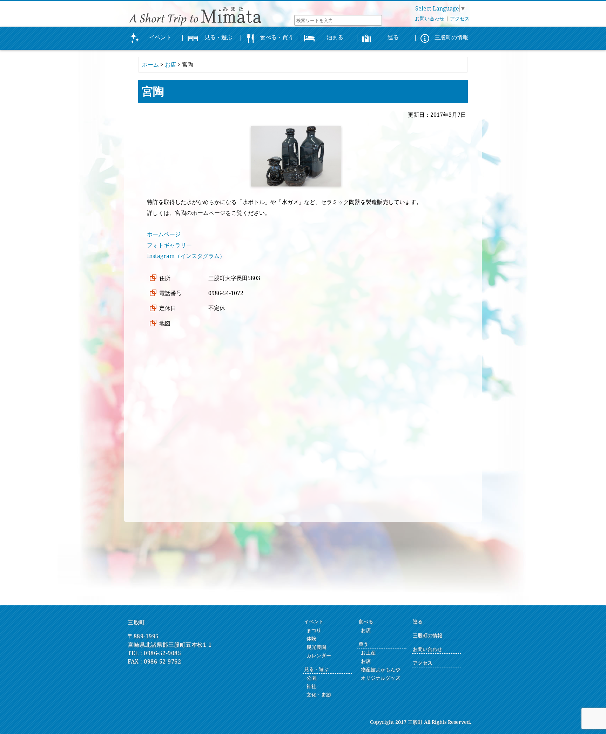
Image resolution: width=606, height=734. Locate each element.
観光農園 (316, 647)
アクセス (460, 18)
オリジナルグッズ (380, 677)
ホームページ (164, 234)
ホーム (150, 64)
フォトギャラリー (169, 245)
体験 (311, 638)
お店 (170, 64)
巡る (418, 621)
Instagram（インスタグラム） (186, 256)
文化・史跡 (319, 694)
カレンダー (319, 655)
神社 (311, 686)
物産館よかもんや (380, 669)
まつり (314, 630)
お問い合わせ (429, 18)
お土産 (368, 652)
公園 (311, 677)
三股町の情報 (427, 635)
